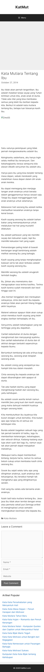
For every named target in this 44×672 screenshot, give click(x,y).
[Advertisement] (22, 46)
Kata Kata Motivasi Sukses (15, 650)
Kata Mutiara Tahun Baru (14, 616)
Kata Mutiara (10, 518)
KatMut (22, 7)
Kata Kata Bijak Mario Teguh (16, 633)
